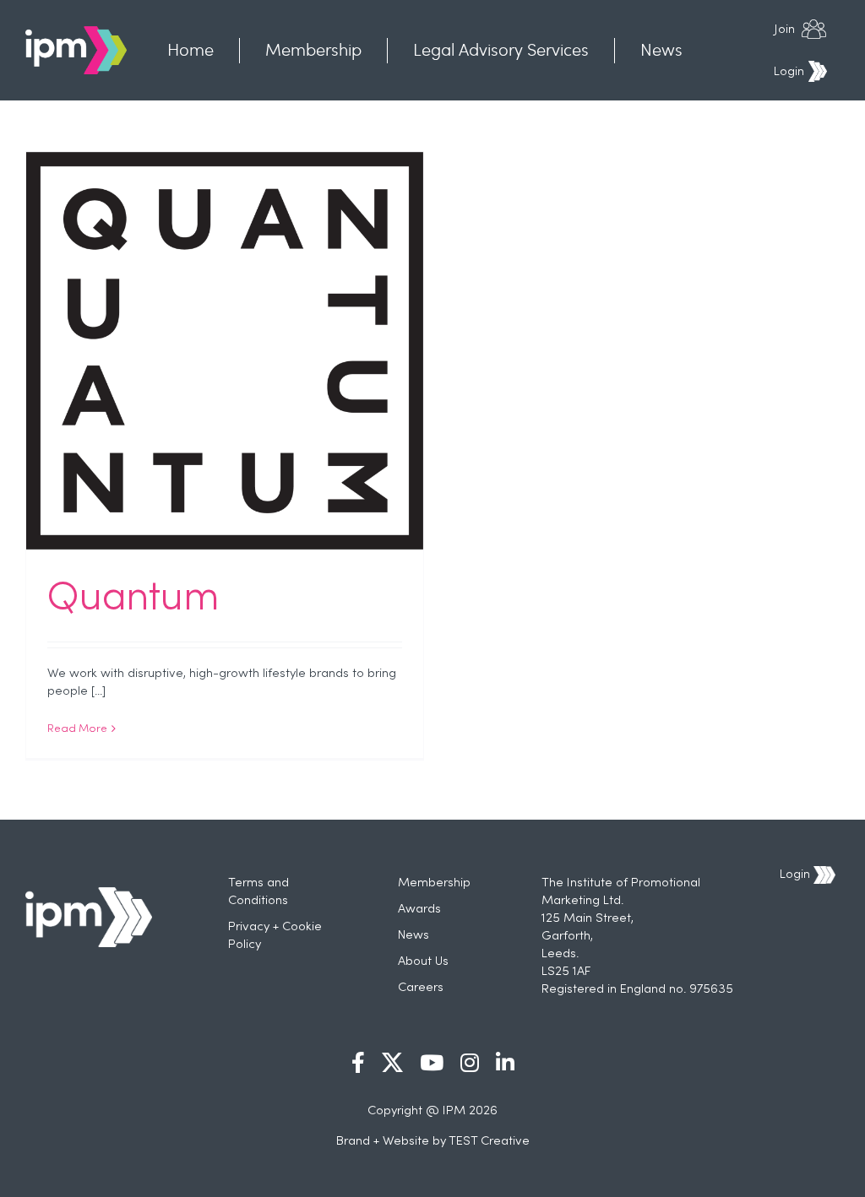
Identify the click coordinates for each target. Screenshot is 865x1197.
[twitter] (392, 1062)
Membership (313, 49)
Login (789, 72)
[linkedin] (505, 1062)
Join (784, 29)
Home (190, 49)
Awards (419, 909)
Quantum (133, 599)
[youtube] (431, 1062)
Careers (420, 988)
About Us (423, 961)
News (661, 49)
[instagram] (469, 1062)
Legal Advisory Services (501, 49)
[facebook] (358, 1062)
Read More (77, 729)
